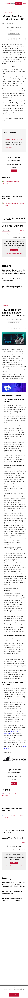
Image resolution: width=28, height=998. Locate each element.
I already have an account (14, 253)
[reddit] (16, 39)
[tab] (6, 230)
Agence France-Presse (14, 27)
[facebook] (8, 39)
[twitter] (14, 39)
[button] (3, 4)
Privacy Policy (16, 990)
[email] (19, 39)
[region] (14, 234)
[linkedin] (11, 39)
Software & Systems (7, 12)
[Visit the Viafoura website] (22, 237)
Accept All (14, 994)
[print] (25, 39)
